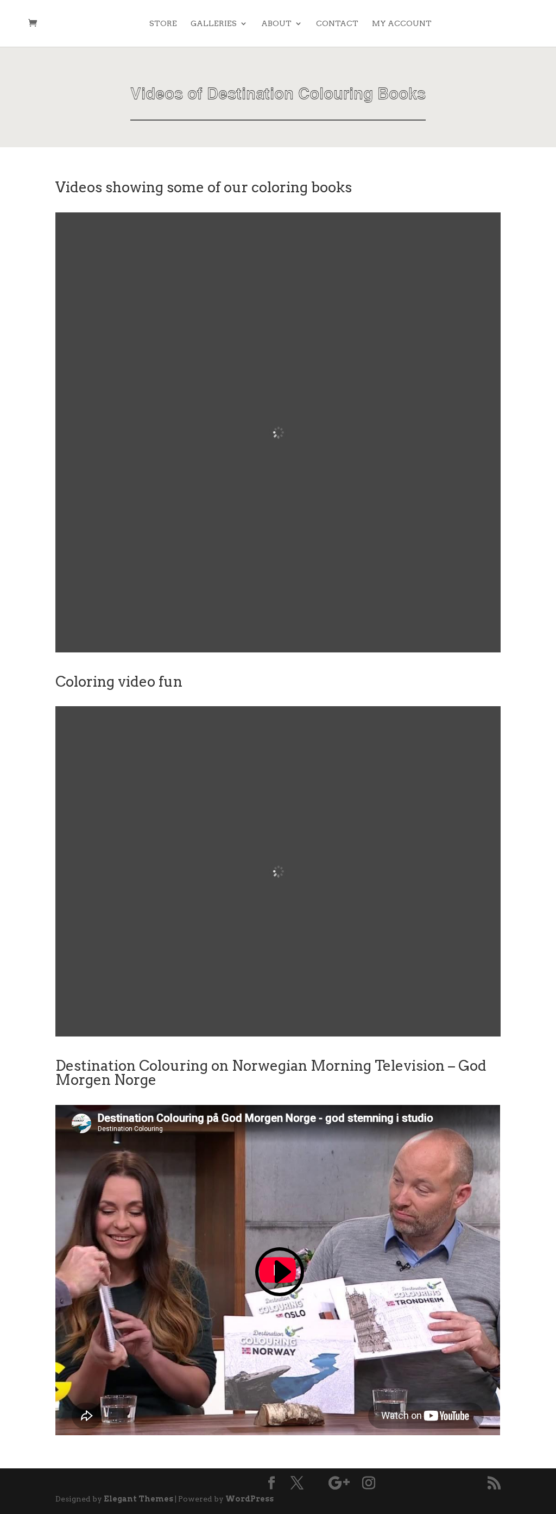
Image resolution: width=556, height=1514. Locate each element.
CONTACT (337, 24)
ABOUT (276, 24)
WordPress (249, 1498)
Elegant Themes (138, 1498)
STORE (163, 24)
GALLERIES (214, 24)
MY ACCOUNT (402, 24)
